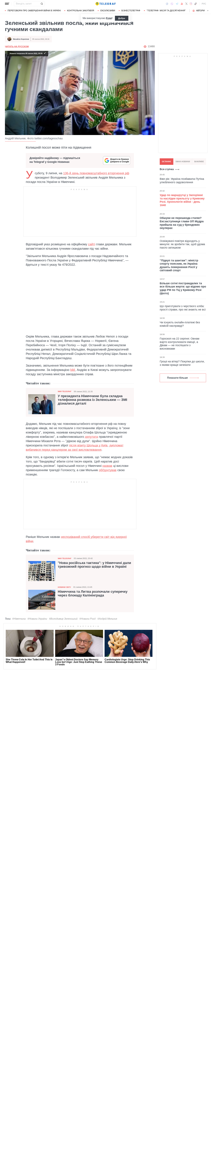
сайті (91, 244)
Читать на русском (17, 46)
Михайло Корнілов (21, 39)
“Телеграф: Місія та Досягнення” (166, 10)
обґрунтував (107, 470)
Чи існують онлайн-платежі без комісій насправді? (180, 324)
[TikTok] (195, 3)
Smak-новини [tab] (182, 162)
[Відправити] (42, 3)
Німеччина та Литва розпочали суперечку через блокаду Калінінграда (92, 593)
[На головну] (105, 3)
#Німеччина (19, 618)
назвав (107, 465)
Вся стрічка (167, 169)
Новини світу (64, 587)
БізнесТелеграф (130, 10)
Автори (200, 10)
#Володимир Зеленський (63, 618)
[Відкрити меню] (7, 3)
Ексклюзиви (107, 10)
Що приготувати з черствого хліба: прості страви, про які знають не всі (183, 308)
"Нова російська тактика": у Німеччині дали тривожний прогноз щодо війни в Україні (94, 564)
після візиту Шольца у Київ (88, 445)
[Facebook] (167, 3)
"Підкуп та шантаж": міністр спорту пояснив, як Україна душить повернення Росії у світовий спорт (179, 265)
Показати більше (177, 377)
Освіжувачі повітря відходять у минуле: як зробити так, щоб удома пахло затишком (182, 244)
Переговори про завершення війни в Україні (34, 10)
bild (72, 370)
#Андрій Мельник (107, 618)
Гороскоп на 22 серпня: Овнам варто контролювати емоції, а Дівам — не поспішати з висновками (179, 343)
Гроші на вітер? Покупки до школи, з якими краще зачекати (182, 363)
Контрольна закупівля (80, 10)
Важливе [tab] (199, 162)
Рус (204, 3)
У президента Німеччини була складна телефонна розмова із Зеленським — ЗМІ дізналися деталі (92, 399)
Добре (121, 18)
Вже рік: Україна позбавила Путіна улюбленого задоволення (182, 180)
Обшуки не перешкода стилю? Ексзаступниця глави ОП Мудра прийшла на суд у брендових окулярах (182, 223)
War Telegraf (64, 391)
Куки (109, 18)
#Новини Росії (87, 618)
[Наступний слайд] (208, 11)
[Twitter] (186, 4)
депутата (91, 436)
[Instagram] (191, 3)
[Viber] (172, 4)
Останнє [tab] (166, 162)
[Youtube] (181, 3)
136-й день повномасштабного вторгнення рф (96, 173)
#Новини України (37, 618)
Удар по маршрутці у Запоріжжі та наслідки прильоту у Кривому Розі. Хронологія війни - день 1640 (182, 200)
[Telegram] (177, 3)
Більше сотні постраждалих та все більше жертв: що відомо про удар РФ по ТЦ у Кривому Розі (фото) (183, 288)
